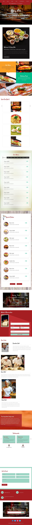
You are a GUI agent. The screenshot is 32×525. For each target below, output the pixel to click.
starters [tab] (11, 157)
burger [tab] (17, 157)
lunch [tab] (8, 157)
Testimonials (22, 1)
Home (4, 1)
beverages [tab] (27, 157)
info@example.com (13, 3)
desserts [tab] (23, 157)
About (8, 1)
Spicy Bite (16, 11)
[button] (1, 439)
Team (16, 1)
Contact (27, 1)
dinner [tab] (14, 157)
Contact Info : (12, 329)
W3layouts (22, 523)
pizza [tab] (20, 157)
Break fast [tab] (4, 157)
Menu (12, 1)
